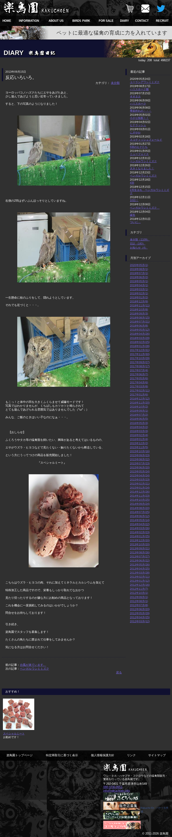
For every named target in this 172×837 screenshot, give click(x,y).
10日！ (134, 200)
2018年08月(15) (140, 317)
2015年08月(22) (140, 459)
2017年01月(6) (139, 394)
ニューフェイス (139, 154)
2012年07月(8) (139, 605)
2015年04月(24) (140, 475)
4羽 (132, 182)
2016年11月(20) (140, 402)
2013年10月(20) (140, 544)
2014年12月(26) (140, 491)
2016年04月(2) (139, 427)
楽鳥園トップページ (19, 755)
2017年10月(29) (140, 358)
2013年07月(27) (140, 556)
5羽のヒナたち (139, 146)
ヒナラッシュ (138, 125)
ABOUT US (56, 20)
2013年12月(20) (140, 540)
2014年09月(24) (140, 503)
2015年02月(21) (140, 483)
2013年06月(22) (140, 560)
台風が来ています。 (33, 665)
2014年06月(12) (140, 516)
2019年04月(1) (139, 285)
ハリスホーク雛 (139, 89)
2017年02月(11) (140, 390)
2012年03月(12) (140, 621)
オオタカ (135, 96)
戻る (119, 672)
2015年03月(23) (140, 479)
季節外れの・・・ (140, 110)
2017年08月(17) (140, 366)
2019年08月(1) (139, 269)
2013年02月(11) (140, 576)
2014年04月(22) (140, 524)
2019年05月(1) (139, 281)
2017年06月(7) (139, 374)
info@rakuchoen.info (116, 790)
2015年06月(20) (140, 467)
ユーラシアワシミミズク (144, 82)
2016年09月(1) (139, 410)
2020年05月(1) (139, 265)
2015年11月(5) (139, 447)
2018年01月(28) (140, 346)
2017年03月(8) (139, 386)
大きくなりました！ (142, 168)
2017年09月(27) (140, 362)
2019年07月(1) (139, 273)
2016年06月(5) (139, 418)
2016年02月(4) (139, 435)
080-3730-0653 (112, 787)
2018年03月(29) (140, 338)
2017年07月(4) (139, 370)
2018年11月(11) (140, 305)
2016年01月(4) (139, 439)
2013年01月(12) (140, 580)
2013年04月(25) (140, 568)
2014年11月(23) (140, 495)
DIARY (124, 20)
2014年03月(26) (140, 528)
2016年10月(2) (139, 406)
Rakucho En (147, 807)
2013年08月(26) (140, 552)
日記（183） (137, 243)
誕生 (132, 214)
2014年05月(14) (140, 520)
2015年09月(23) (140, 455)
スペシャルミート (14, 733)
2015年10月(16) (140, 451)
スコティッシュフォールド (146, 139)
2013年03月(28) (140, 572)
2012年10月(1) (139, 592)
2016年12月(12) (140, 398)
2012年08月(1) (139, 601)
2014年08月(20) (140, 508)
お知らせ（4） (139, 247)
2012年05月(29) (140, 613)
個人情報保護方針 (102, 755)
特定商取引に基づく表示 (62, 755)
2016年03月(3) (139, 431)
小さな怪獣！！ (139, 117)
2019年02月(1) (139, 293)
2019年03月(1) (139, 289)
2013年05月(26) (140, 564)
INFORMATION (29, 20)
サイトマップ (157, 755)
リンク (131, 755)
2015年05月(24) (140, 471)
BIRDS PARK (81, 20)
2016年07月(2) (139, 414)
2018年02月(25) (140, 342)
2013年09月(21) (140, 548)
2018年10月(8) (139, 309)
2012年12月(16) (140, 584)
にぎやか (135, 132)
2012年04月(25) (140, 617)
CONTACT (142, 20)
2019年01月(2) (139, 297)
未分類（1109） (140, 239)
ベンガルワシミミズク (34, 668)
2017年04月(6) (139, 382)
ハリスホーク (138, 103)
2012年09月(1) (139, 597)
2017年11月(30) (140, 354)
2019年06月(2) (139, 277)
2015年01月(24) (140, 487)
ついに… (135, 222)
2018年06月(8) (139, 325)
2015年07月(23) (140, 463)
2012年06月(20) (140, 609)
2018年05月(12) (140, 329)
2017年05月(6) (139, 378)
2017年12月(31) (140, 350)
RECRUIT (162, 20)
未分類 (115, 83)
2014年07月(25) (140, 512)
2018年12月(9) (139, 301)
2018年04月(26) (140, 333)
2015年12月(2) (139, 443)
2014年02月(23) (140, 532)
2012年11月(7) (139, 588)
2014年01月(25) (140, 536)
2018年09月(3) (139, 313)
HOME (6, 20)
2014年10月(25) (140, 499)
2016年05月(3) (139, 423)
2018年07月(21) (140, 321)
